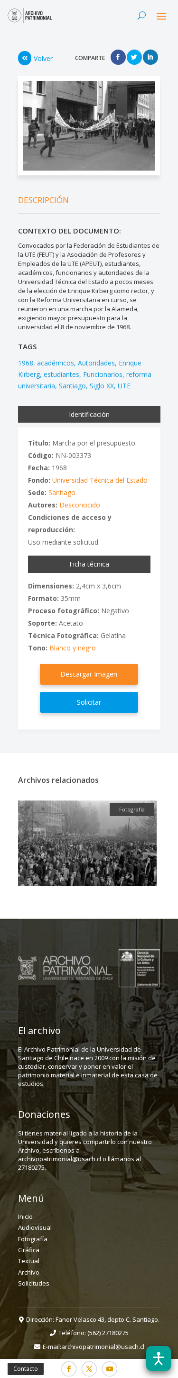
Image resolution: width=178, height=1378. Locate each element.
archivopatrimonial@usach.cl (102, 1346)
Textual (28, 1260)
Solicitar (89, 702)
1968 (25, 362)
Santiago (72, 385)
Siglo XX (102, 385)
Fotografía (32, 1239)
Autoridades (96, 362)
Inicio (25, 1216)
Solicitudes (33, 1283)
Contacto (25, 1369)
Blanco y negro (72, 647)
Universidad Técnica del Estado (100, 480)
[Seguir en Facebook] (69, 1369)
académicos (55, 362)
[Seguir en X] (89, 1369)
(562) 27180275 (108, 1332)
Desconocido (79, 504)
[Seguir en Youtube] (110, 1369)
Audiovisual (35, 1227)
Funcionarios (102, 374)
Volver (43, 58)
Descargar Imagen (88, 674)
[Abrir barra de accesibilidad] (158, 1358)
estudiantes (61, 374)
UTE (124, 385)
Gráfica (28, 1250)
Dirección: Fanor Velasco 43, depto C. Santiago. (92, 1319)
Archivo (28, 1272)
